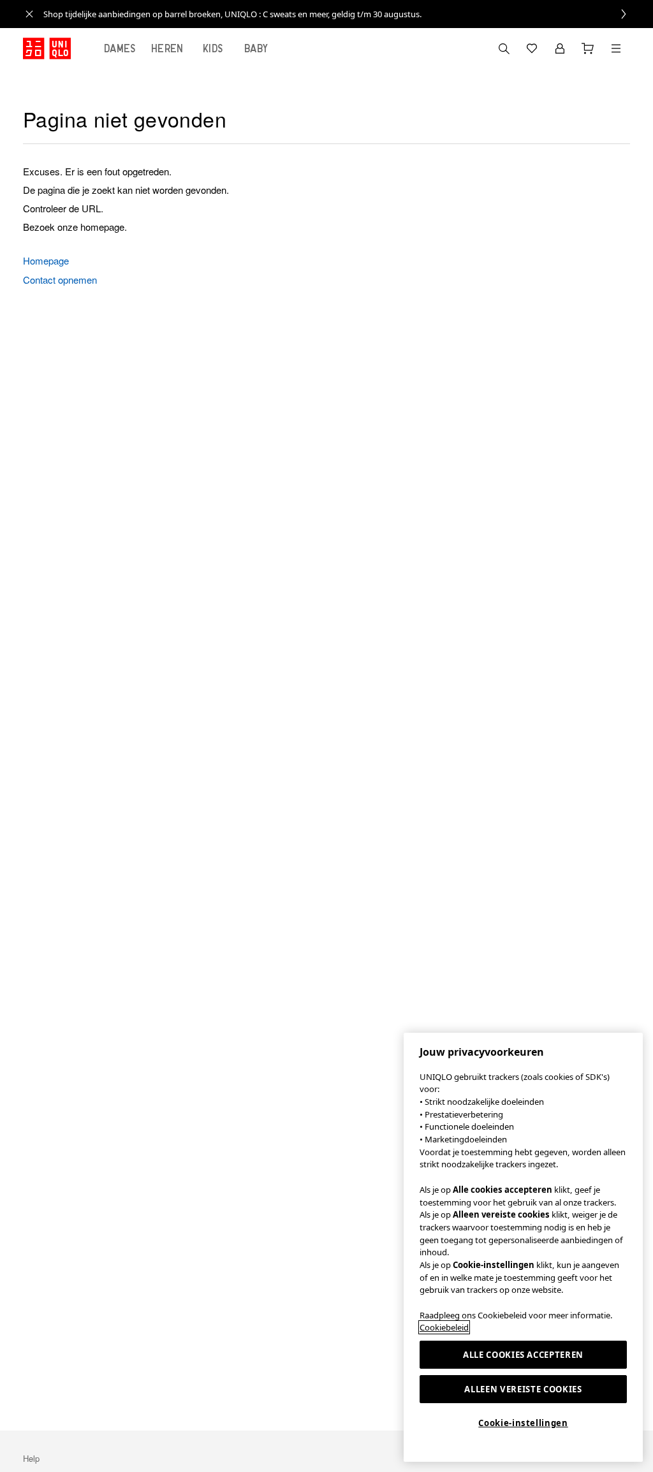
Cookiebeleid (444, 1327)
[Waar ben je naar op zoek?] (504, 48)
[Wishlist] (532, 48)
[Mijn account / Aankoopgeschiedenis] (560, 48)
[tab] (120, 48)
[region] (523, 1247)
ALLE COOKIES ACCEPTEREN (523, 1354)
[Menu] (616, 48)
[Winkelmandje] (588, 48)
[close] (29, 14)
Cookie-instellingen (523, 1423)
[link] (340, 14)
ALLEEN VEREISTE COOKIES (523, 1389)
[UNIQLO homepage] (47, 48)
